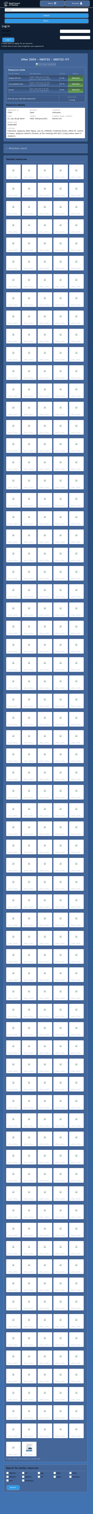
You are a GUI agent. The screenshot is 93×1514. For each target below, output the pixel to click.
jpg (41, 1473)
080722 (12, 1473)
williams (76, 1477)
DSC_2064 (28, 1454)
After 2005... (13, 177)
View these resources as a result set (23, 1459)
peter (58, 1477)
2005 (74, 1473)
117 (25, 1473)
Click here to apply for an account (17, 43)
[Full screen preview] (45, 64)
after (58, 1473)
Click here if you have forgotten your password (22, 46)
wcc (11, 1481)
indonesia (28, 1481)
